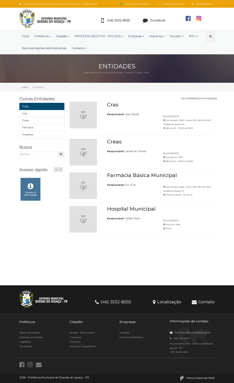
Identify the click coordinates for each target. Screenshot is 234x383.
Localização (168, 301)
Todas (25, 106)
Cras (24, 113)
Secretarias (25, 346)
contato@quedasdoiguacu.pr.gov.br (200, 332)
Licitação (125, 332)
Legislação (25, 341)
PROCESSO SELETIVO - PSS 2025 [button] (98, 36)
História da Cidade (29, 332)
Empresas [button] (135, 36)
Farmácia (27, 127)
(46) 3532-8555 (115, 301)
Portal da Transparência (137, 3)
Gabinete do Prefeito (31, 337)
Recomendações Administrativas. (44, 48)
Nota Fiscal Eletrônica (131, 337)
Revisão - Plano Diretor (82, 332)
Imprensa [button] (156, 36)
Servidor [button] (176, 36)
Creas (25, 120)
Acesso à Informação (173, 3)
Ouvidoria (75, 341)
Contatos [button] (78, 48)
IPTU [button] (192, 36)
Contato (206, 301)
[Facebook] (22, 364)
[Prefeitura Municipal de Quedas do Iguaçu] (50, 18)
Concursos (75, 337)
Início (25, 36)
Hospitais (27, 134)
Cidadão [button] (62, 36)
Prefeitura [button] (41, 36)
